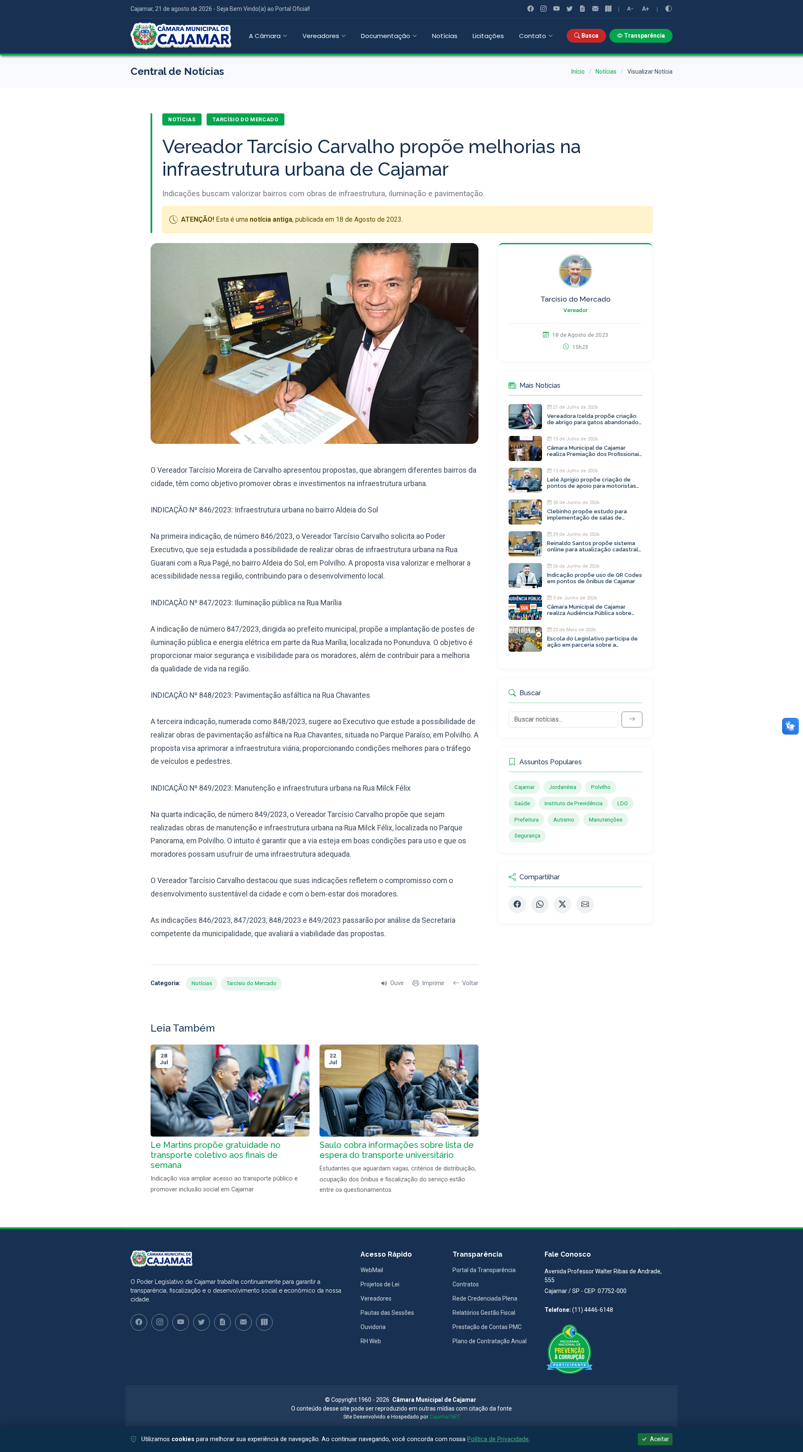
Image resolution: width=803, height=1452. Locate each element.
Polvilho (601, 787)
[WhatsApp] (540, 904)
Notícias (445, 35)
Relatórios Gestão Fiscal (484, 1313)
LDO (622, 803)
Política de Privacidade (498, 1439)
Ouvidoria (373, 1327)
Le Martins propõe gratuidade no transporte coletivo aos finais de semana (216, 1155)
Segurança (527, 835)
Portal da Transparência (484, 1270)
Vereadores (376, 1298)
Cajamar (524, 787)
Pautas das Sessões (387, 1313)
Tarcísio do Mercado (245, 119)
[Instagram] (543, 9)
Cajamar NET (445, 1417)
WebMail (372, 1270)
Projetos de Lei (380, 1284)
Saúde (522, 803)
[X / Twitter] (562, 904)
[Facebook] (530, 9)
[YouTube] (556, 9)
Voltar (470, 983)
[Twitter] (569, 9)
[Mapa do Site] (608, 9)
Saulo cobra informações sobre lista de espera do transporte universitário (397, 1150)
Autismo (563, 820)
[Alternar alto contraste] (669, 8)
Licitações (488, 35)
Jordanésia (562, 787)
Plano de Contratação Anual (490, 1341)
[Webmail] (595, 9)
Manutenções (605, 820)
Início (578, 71)
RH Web (371, 1341)
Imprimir (433, 983)
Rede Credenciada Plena (485, 1298)
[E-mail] (585, 904)
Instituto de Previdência (574, 803)
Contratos (466, 1284)
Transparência (644, 35)
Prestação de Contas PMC (487, 1327)
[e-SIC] (582, 9)
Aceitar (659, 1439)
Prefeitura (526, 820)
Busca (589, 35)
